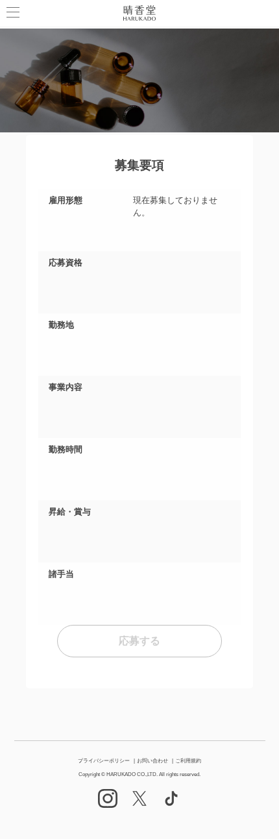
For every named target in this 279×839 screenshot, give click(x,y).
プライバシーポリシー (104, 761)
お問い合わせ (152, 761)
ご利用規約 (188, 761)
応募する (139, 640)
